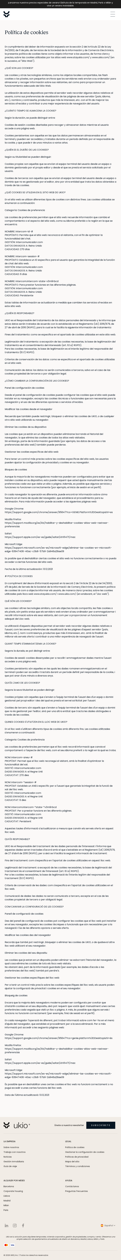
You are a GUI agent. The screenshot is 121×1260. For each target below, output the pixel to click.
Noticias (8, 1156)
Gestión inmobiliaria (14, 1161)
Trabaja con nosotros (15, 1152)
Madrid (7, 1200)
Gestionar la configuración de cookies (84, 1152)
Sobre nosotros (11, 1147)
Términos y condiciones (77, 1166)
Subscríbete (101, 1125)
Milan (6, 1205)
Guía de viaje (10, 1166)
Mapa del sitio (72, 1161)
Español (109, 1225)
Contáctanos (72, 1186)
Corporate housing (13, 1191)
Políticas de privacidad (76, 1156)
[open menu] (112, 14)
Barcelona (9, 1186)
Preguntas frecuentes (76, 1191)
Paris (6, 1210)
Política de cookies (74, 1147)
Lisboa (7, 1195)
